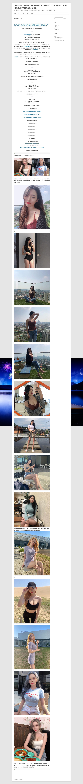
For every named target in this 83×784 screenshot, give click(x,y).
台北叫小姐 (56, 28)
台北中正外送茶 (27, 34)
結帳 (27, 13)
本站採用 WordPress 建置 (18, 779)
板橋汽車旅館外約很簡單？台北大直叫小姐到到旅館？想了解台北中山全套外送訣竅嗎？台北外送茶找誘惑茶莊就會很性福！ (31, 24)
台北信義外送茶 (26, 46)
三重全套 (16, 57)
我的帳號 (23, 13)
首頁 (15, 13)
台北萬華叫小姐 (35, 49)
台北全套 (55, 26)
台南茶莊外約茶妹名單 (32, 132)
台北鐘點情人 (56, 29)
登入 (55, 36)
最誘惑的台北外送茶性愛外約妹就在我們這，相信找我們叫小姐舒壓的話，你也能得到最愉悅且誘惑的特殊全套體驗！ (40, 6)
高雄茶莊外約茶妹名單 (32, 135)
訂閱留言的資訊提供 (57, 38)
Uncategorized (56, 25)
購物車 (32, 13)
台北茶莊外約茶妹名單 (32, 123)
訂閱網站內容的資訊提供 (58, 37)
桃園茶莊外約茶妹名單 (32, 126)
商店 (18, 13)
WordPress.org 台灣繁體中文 (59, 40)
